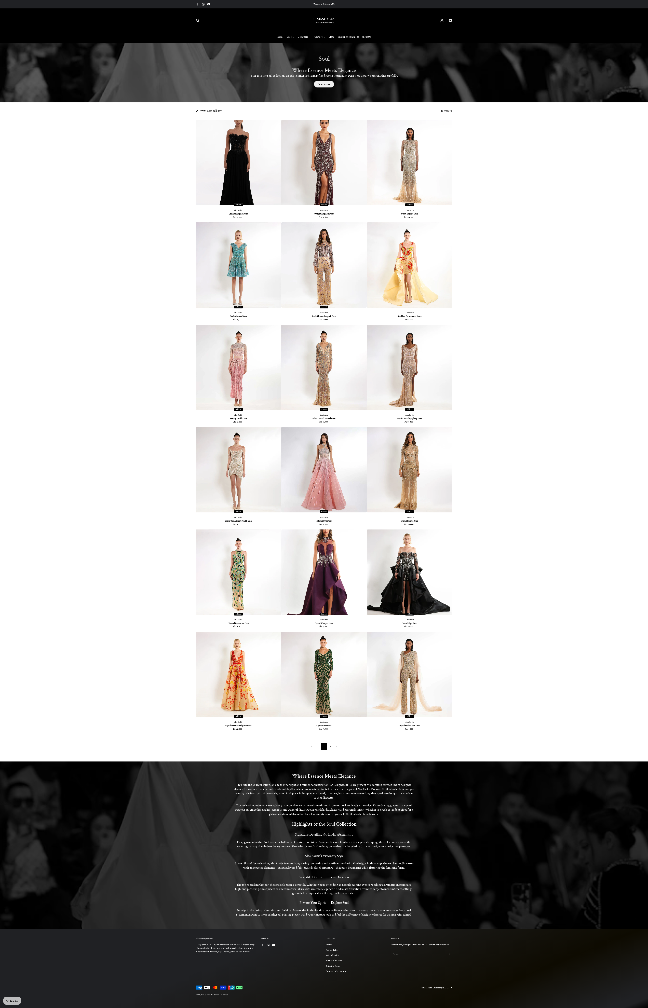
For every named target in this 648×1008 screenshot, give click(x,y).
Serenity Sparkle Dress (238, 418)
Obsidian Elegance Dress (238, 213)
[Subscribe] (450, 954)
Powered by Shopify (221, 995)
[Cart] (450, 21)
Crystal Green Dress (324, 725)
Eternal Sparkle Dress (409, 521)
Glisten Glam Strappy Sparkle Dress (238, 521)
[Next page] (337, 746)
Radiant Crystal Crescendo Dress (324, 418)
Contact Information (336, 971)
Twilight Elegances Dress (324, 213)
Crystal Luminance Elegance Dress (238, 725)
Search (329, 944)
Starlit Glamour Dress (238, 316)
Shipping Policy (333, 966)
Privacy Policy (332, 949)
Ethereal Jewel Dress (324, 521)
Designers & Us (207, 995)
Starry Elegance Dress (409, 213)
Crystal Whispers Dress (324, 623)
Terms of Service (334, 960)
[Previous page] (311, 746)
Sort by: (203, 110)
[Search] (198, 21)
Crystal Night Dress (409, 623)
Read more (324, 84)
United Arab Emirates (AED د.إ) (435, 987)
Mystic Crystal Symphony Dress (409, 418)
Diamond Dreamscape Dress (238, 623)
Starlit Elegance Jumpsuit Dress (324, 316)
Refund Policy (332, 955)
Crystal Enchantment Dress (409, 725)
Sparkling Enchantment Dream (410, 316)
